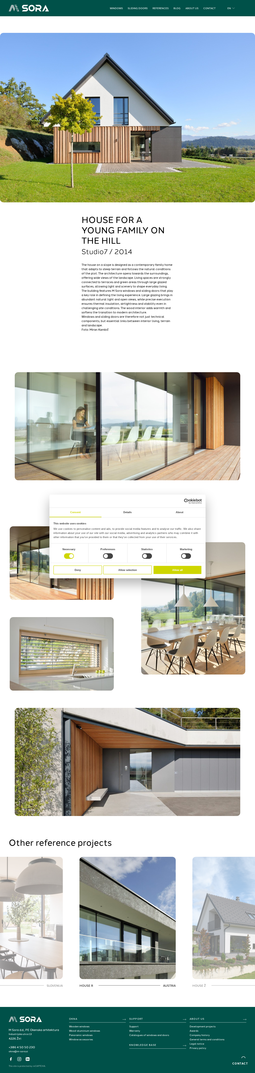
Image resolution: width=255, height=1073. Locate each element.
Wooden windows (79, 1026)
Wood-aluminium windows (84, 1030)
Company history (200, 1035)
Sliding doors (138, 8)
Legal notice (197, 1043)
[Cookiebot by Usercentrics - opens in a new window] (186, 501)
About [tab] (179, 512)
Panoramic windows (81, 1035)
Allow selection (127, 569)
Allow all (177, 569)
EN (229, 8)
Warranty (134, 1030)
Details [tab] (127, 512)
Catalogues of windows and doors (149, 1035)
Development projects (203, 1026)
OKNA (73, 1018)
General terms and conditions (207, 1039)
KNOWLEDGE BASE (142, 1045)
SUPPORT (136, 1018)
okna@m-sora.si (18, 1051)
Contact (209, 8)
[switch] (108, 556)
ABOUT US (197, 1018)
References (160, 8)
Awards (194, 1030)
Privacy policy (198, 1048)
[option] (127, 922)
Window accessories (81, 1039)
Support (134, 1026)
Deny (78, 569)
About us (191, 8)
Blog (177, 8)
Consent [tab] (75, 512)
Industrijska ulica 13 (20, 1034)
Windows (116, 8)
